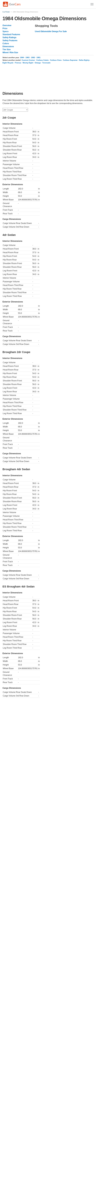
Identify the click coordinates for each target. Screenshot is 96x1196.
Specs (5, 31)
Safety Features (9, 40)
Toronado (46, 63)
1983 (28, 57)
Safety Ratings (9, 37)
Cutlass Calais (42, 60)
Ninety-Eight (28, 63)
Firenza (18, 63)
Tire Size (6, 49)
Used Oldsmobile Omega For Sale (51, 31)
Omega (38, 63)
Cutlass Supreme (70, 60)
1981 (38, 57)
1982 (33, 57)
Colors (5, 43)
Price (4, 28)
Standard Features (11, 34)
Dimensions (8, 46)
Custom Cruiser (28, 60)
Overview (6, 25)
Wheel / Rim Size (10, 52)
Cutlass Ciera (56, 60)
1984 (22, 57)
